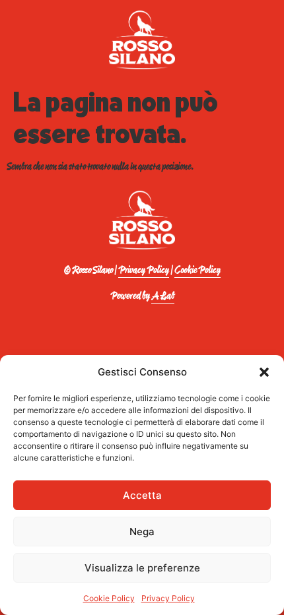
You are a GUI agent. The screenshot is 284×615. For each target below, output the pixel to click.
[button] (264, 372)
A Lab (162, 296)
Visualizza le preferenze (142, 568)
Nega (142, 531)
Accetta (142, 495)
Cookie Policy (109, 598)
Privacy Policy (168, 598)
